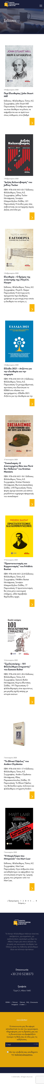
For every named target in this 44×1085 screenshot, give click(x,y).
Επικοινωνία (34, 1002)
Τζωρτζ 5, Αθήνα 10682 (22, 990)
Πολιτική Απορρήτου (14, 1003)
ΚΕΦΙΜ (8, 1002)
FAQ (27, 1002)
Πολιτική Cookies (22, 1003)
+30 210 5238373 (22, 973)
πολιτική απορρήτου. (24, 1054)
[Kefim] (12, 4)
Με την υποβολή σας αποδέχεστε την (23, 1053)
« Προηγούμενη (13, 900)
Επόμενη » (22, 903)
